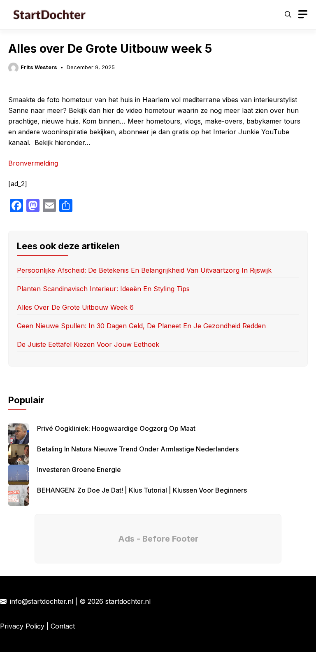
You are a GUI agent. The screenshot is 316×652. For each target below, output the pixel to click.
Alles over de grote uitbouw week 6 (75, 307)
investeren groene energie (79, 469)
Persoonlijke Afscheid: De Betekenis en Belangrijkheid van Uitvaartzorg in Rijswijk (144, 270)
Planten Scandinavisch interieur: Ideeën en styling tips (103, 289)
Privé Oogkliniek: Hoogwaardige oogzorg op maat (116, 428)
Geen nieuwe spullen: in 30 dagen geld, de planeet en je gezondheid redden (141, 326)
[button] (288, 14)
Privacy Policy (22, 626)
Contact (63, 626)
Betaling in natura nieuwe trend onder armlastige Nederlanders (138, 449)
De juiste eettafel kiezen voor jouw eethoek (88, 344)
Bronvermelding (33, 163)
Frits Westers (39, 67)
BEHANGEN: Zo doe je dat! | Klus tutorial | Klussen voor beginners (142, 490)
